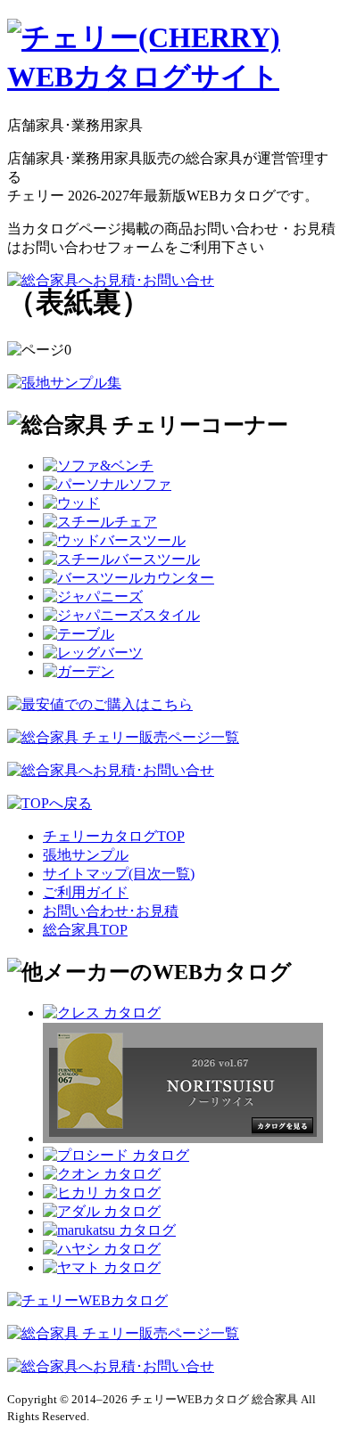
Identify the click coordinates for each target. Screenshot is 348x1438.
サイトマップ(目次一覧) (119, 873)
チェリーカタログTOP (114, 836)
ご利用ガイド (85, 892)
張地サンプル (85, 854)
